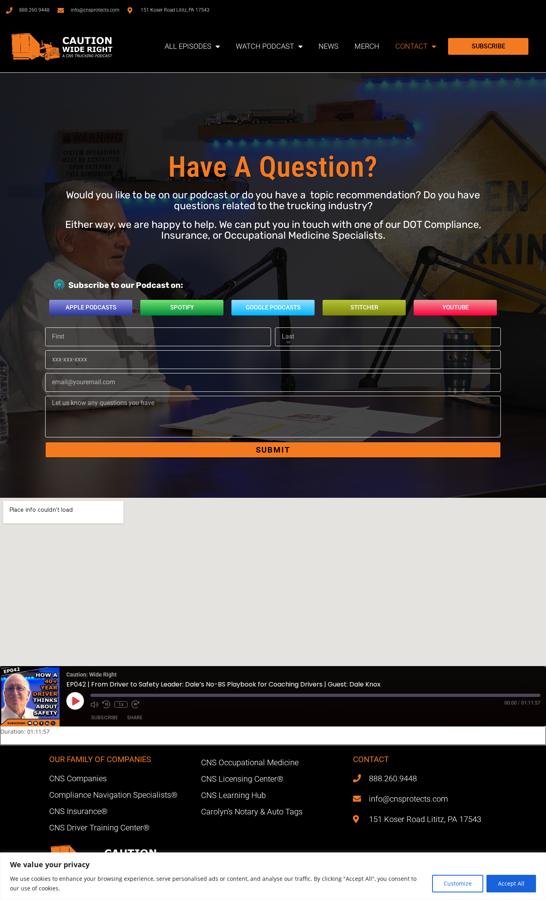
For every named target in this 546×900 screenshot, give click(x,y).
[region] (273, 876)
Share (134, 717)
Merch (367, 46)
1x (121, 704)
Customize (458, 883)
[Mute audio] (94, 704)
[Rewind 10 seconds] (106, 704)
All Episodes (188, 46)
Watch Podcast (265, 46)
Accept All (511, 883)
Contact (411, 46)
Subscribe (104, 717)
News (329, 46)
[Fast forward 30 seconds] (135, 704)
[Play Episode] (75, 701)
